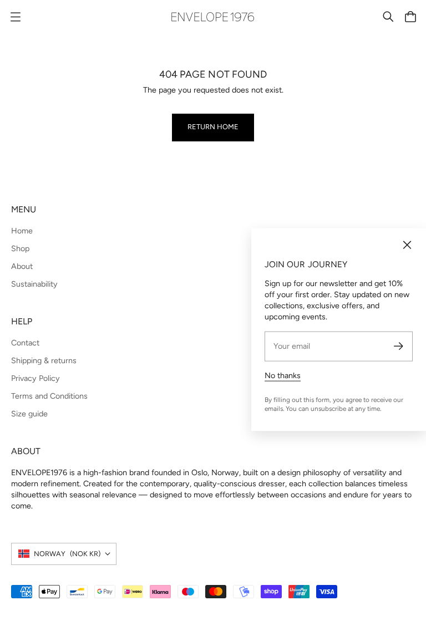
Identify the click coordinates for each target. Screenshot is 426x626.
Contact (25, 343)
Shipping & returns (44, 360)
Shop (20, 248)
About (22, 266)
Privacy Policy (35, 378)
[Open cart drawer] (410, 17)
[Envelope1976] (213, 17)
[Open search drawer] (388, 17)
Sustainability (34, 284)
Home (22, 231)
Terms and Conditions (49, 396)
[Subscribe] (398, 346)
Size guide (29, 414)
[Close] (407, 245)
